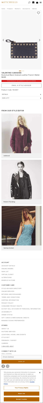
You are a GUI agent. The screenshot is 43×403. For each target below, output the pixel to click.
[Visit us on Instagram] (7, 366)
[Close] (40, 372)
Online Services (8, 291)
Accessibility (7, 312)
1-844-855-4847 (8, 346)
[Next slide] (40, 40)
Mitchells (10, 2)
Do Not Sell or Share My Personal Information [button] (21, 309)
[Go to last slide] (3, 40)
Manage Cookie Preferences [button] (13, 320)
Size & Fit (5, 98)
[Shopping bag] (37, 2)
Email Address (7, 353)
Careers (5, 343)
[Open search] (29, 2)
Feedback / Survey (9, 340)
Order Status (7, 314)
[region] (21, 386)
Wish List (5, 271)
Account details (8, 265)
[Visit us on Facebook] (3, 366)
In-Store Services (9, 331)
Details (5, 94)
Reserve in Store (8, 280)
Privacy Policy (7, 303)
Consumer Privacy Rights (12, 306)
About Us (5, 328)
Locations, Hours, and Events (14, 334)
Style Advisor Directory (12, 288)
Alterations (7, 277)
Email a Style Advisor (21, 85)
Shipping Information (10, 300)
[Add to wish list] (38, 13)
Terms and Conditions (11, 297)
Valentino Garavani (11, 73)
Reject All (21, 393)
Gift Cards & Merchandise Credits (15, 317)
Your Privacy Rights (21, 388)
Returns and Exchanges (11, 294)
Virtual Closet (8, 274)
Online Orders (7, 268)
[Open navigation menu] (40, 2)
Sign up (21, 361)
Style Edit (6, 337)
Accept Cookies (21, 399)
